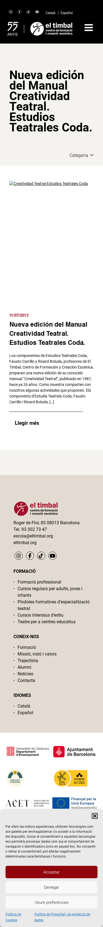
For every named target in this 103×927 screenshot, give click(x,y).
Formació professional (39, 582)
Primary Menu (89, 27)
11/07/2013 (19, 315)
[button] (95, 816)
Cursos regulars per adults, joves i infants (50, 592)
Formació (27, 647)
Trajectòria (28, 660)
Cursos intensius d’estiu (40, 615)
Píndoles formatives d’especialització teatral (54, 605)
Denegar (51, 887)
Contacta (26, 680)
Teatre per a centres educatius (47, 621)
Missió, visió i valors (37, 654)
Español (67, 13)
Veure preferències (52, 902)
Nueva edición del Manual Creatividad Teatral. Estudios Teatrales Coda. (48, 333)
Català (50, 13)
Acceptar (51, 872)
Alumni (24, 667)
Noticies (25, 673)
